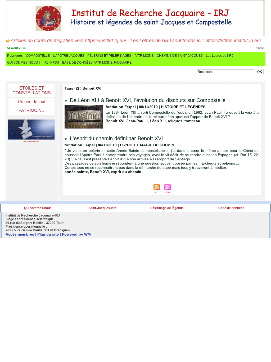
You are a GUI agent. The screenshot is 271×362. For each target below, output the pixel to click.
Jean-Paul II (137, 121)
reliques (175, 121)
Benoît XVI (115, 121)
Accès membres (20, 234)
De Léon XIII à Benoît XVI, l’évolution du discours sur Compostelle (147, 100)
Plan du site (48, 234)
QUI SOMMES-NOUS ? (23, 62)
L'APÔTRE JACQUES (68, 56)
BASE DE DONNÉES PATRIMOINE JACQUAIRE (97, 62)
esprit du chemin (126, 172)
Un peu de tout (31, 101)
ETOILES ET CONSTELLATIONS (31, 90)
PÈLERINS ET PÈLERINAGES (109, 56)
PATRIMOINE (143, 56)
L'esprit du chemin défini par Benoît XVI (116, 138)
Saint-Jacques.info (102, 208)
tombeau (192, 121)
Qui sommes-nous (38, 208)
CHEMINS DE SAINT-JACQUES (180, 56)
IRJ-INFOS (51, 62)
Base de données (231, 208)
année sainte (76, 172)
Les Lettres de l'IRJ (219, 56)
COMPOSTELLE (38, 56)
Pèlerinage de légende (167, 208)
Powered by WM (76, 234)
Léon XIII (158, 121)
